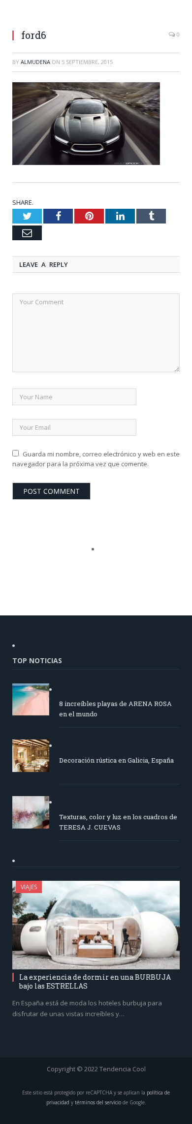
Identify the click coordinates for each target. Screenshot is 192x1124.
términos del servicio (98, 1102)
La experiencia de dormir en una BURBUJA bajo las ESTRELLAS (95, 981)
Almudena (35, 61)
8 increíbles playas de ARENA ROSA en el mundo (115, 708)
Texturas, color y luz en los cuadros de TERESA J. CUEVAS (118, 822)
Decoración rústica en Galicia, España (116, 760)
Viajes (29, 887)
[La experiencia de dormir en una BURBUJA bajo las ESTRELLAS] (96, 925)
